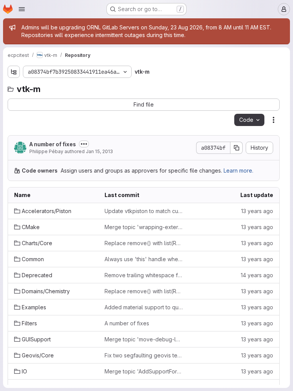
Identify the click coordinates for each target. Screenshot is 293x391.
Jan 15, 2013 (99, 151)
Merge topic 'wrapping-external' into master (144, 227)
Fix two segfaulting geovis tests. (144, 355)
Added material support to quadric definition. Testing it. (144, 307)
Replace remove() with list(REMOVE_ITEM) (144, 243)
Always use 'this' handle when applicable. (144, 259)
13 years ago (257, 211)
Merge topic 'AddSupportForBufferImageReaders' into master (144, 371)
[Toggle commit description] (84, 144)
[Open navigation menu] (22, 9)
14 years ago (257, 275)
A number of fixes (52, 144)
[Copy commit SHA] (236, 148)
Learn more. (238, 170)
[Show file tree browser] (14, 72)
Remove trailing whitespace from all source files (144, 275)
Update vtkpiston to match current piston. (144, 211)
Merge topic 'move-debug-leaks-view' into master (144, 339)
